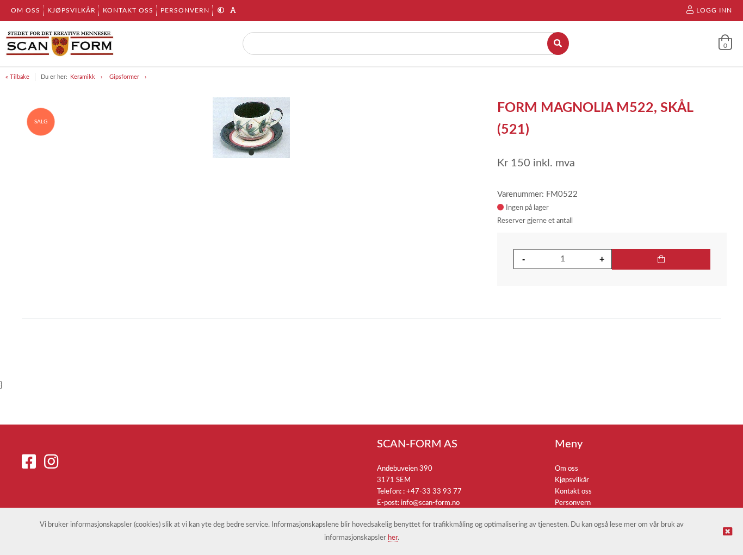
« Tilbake (17, 77)
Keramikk (82, 77)
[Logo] (59, 43)
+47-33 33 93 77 (434, 491)
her (393, 537)
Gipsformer (124, 77)
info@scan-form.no (430, 503)
